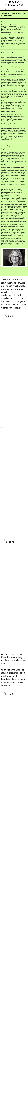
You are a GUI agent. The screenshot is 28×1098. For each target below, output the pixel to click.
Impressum (14, 808)
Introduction (5, 13)
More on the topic (16, 13)
